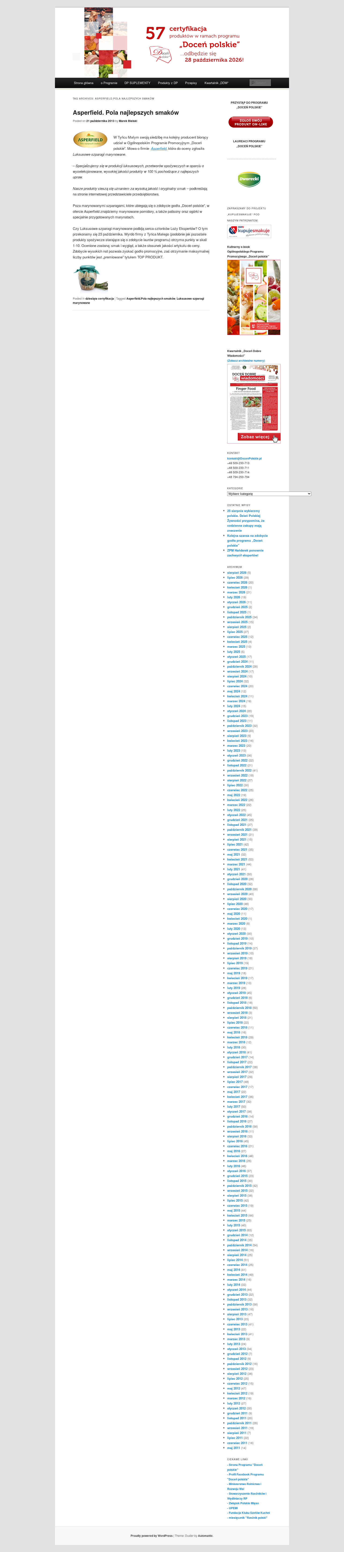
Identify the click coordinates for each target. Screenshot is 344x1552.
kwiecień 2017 (237, 1096)
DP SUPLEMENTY (137, 83)
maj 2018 (233, 1032)
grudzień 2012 (237, 1353)
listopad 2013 (236, 1299)
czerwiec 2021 (237, 849)
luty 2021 (233, 869)
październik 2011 (239, 1423)
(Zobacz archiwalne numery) (246, 360)
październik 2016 (239, 1126)
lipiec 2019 (235, 963)
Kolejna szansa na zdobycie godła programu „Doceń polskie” (247, 540)
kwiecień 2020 (237, 918)
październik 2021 (239, 829)
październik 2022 (239, 770)
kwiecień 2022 (237, 800)
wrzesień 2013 (237, 1309)
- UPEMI (232, 1508)
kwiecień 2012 (237, 1393)
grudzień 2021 (237, 819)
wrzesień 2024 (237, 671)
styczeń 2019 (236, 992)
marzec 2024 (236, 701)
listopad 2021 (236, 824)
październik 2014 (239, 1245)
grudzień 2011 (237, 1413)
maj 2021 (233, 854)
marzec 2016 (236, 1160)
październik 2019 (239, 948)
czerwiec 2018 (237, 1027)
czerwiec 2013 (237, 1324)
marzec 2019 (236, 983)
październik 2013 (239, 1304)
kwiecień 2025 (237, 641)
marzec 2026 (236, 592)
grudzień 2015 (237, 1175)
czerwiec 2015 (237, 1205)
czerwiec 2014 (237, 1264)
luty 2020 (233, 928)
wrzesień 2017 (237, 1072)
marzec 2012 (236, 1398)
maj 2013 (233, 1329)
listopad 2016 (236, 1121)
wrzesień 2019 (237, 953)
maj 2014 (233, 1269)
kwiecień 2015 (237, 1215)
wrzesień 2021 (237, 834)
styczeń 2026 (236, 602)
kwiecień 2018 (237, 1037)
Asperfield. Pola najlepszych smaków (126, 112)
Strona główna (83, 83)
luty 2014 (233, 1284)
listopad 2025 (236, 612)
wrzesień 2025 (237, 622)
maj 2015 (233, 1210)
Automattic (205, 1536)
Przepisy (191, 83)
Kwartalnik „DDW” (216, 83)
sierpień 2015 (236, 1195)
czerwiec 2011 (237, 1443)
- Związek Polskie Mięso (243, 1503)
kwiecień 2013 (237, 1334)
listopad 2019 (236, 943)
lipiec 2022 (235, 785)
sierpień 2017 (236, 1076)
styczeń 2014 (236, 1289)
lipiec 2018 (235, 1022)
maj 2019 (233, 973)
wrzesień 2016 (237, 1131)
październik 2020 (239, 889)
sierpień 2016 (236, 1136)
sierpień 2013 (236, 1314)
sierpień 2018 (236, 1017)
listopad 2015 (236, 1180)
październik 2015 (239, 1185)
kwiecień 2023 (237, 740)
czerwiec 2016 (237, 1146)
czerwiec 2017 (237, 1087)
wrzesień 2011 (237, 1428)
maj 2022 (233, 795)
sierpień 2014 (236, 1255)
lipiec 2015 (235, 1200)
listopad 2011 (236, 1418)
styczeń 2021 (236, 874)
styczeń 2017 (236, 1111)
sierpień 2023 (236, 735)
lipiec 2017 (235, 1081)
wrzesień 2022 (237, 775)
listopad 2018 (236, 1002)
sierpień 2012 (236, 1373)
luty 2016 (233, 1166)
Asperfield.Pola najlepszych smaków (150, 298)
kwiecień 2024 (237, 696)
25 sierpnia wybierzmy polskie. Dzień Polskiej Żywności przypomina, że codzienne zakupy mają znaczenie (245, 520)
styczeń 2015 (236, 1230)
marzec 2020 (236, 923)
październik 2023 (239, 725)
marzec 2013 (236, 1339)
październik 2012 (239, 1363)
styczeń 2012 (236, 1408)
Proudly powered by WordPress (152, 1536)
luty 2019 (233, 988)
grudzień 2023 (237, 715)
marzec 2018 (236, 1042)
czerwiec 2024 (237, 686)
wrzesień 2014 (237, 1250)
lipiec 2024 (235, 681)
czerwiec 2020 (237, 908)
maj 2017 (233, 1091)
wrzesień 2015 (237, 1190)
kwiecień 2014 (237, 1274)
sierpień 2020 (236, 899)
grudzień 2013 (237, 1294)
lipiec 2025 (235, 631)
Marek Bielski (128, 121)
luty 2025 (233, 651)
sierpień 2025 (236, 627)
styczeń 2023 (236, 755)
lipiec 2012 (235, 1378)
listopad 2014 (236, 1240)
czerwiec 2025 (237, 636)
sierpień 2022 (236, 780)
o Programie (109, 83)
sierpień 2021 (236, 839)
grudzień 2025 (237, 607)
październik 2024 (239, 666)
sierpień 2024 (236, 676)
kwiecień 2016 (237, 1156)
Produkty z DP (168, 83)
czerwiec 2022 (237, 790)
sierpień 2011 (236, 1433)
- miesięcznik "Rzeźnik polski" (247, 1517)
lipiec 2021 (235, 844)
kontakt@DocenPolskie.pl (244, 458)
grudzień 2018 (237, 997)
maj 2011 (233, 1447)
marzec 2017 (236, 1101)
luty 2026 (233, 597)
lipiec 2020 (235, 903)
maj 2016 (233, 1151)
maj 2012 (233, 1388)
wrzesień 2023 (237, 730)
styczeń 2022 (236, 815)
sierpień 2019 (236, 958)
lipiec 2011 (235, 1437)
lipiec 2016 (235, 1141)
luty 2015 (233, 1225)
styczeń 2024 (236, 711)
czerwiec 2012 (237, 1383)
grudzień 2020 (237, 879)
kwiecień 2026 (237, 587)
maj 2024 (233, 691)
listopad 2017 (236, 1062)
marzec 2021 (236, 864)
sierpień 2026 (236, 572)
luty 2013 (233, 1344)
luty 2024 (233, 706)
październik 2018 (239, 1007)
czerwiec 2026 (237, 582)
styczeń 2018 (236, 1052)
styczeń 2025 (236, 656)
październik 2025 (239, 617)
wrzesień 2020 (237, 894)
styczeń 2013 (236, 1348)
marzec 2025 (236, 646)
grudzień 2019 (237, 938)
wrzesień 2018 (237, 1012)
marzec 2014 (236, 1279)
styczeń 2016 (236, 1171)
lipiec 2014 (235, 1260)
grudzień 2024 (237, 661)
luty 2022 (233, 810)
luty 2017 (233, 1106)
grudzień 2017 (237, 1057)
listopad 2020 (236, 884)
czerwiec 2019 (237, 968)
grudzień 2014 (237, 1235)
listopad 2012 (236, 1358)
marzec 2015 (236, 1220)
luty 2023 (233, 750)
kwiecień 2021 (237, 859)
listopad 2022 (236, 765)
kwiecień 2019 (237, 978)
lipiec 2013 (235, 1319)
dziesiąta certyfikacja (99, 298)
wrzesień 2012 (237, 1368)
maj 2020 (233, 913)
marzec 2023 (236, 745)
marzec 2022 (236, 804)
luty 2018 (233, 1047)
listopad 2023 (236, 720)
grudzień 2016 (237, 1116)
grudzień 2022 (237, 760)
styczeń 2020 (236, 933)
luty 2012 (233, 1403)
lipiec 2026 (235, 577)
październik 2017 (239, 1067)
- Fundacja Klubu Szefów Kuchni (248, 1513)
